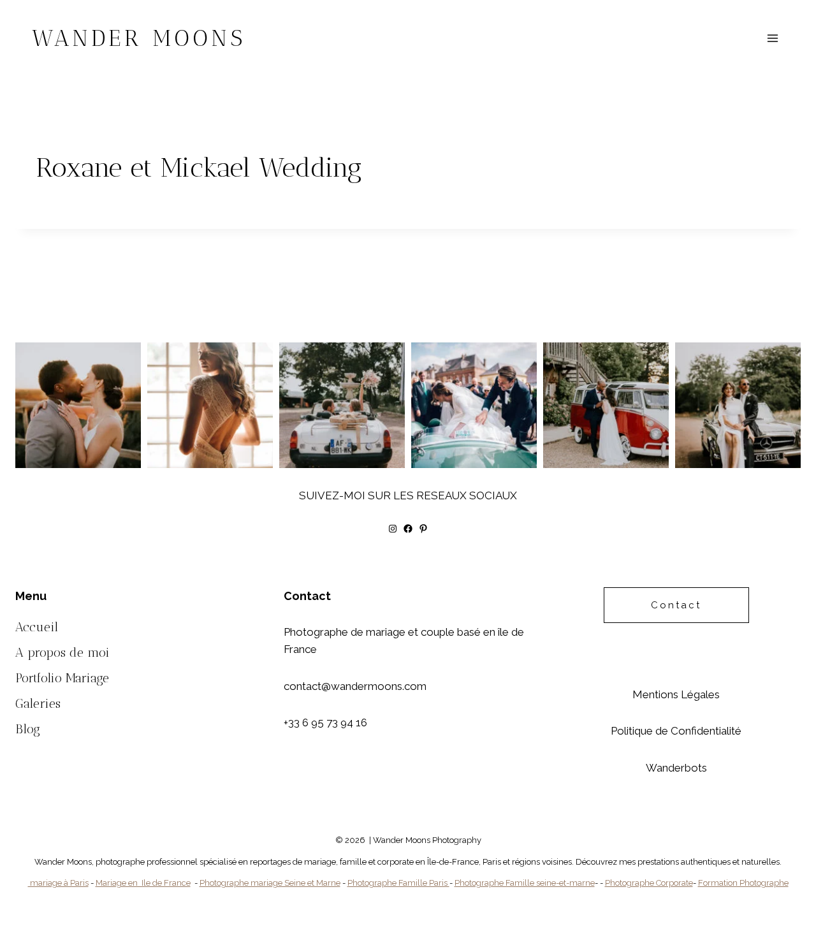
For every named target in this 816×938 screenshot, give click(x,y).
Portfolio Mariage (62, 677)
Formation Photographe (743, 883)
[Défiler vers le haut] (804, 858)
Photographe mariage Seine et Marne (270, 883)
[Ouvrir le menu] (772, 38)
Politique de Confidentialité (676, 730)
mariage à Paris (58, 883)
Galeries (38, 703)
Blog (27, 728)
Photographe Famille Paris (398, 883)
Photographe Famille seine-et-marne (525, 883)
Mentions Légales (676, 694)
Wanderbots (676, 767)
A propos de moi (62, 652)
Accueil (36, 626)
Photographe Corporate (649, 883)
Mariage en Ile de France (143, 883)
